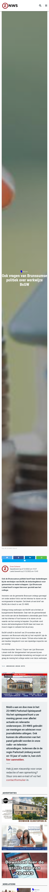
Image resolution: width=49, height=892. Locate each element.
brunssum (10, 666)
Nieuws (25, 272)
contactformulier (16, 780)
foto (23, 666)
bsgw (18, 666)
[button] (7, 557)
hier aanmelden (15, 759)
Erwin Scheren (15, 566)
